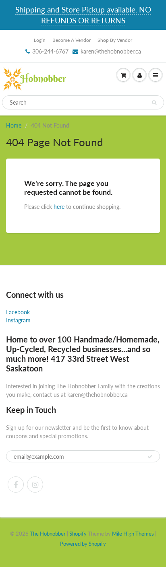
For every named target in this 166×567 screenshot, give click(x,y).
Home (13, 125)
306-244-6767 (50, 51)
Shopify (78, 533)
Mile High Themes (133, 533)
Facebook (18, 312)
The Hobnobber (48, 533)
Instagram (18, 320)
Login (40, 40)
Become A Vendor (71, 40)
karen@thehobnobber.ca (111, 51)
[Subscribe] (150, 456)
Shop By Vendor (115, 40)
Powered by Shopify (83, 543)
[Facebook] (16, 484)
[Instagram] (35, 484)
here (59, 206)
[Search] (154, 102)
